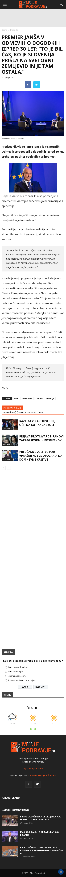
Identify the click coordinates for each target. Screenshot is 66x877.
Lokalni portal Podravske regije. (33, 758)
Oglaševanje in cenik (33, 768)
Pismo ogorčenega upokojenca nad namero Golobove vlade (41, 818)
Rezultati (40, 686)
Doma (4, 30)
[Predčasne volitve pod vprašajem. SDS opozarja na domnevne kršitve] (10, 455)
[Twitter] (37, 784)
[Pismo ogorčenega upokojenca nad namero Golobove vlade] (10, 820)
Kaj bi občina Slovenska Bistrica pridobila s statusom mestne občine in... (41, 850)
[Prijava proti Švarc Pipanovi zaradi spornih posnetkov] (10, 440)
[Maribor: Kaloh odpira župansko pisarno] (10, 836)
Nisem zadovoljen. (17, 675)
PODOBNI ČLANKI (12, 408)
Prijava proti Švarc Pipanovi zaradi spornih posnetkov (41, 438)
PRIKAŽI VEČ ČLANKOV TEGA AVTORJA (24, 412)
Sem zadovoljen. (16, 671)
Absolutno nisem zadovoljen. (22, 680)
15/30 (12, 725)
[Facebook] (28, 784)
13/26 (33, 725)
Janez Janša (27, 398)
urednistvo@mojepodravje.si (42, 775)
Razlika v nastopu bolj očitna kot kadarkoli (37, 423)
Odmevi (39, 398)
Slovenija (50, 398)
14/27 (54, 725)
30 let (16, 398)
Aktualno (7, 429)
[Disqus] (33, 518)
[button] (61, 4)
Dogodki (14, 30)
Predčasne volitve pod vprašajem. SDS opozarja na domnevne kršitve (40, 455)
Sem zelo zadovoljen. (18, 667)
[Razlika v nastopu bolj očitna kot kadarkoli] (10, 424)
